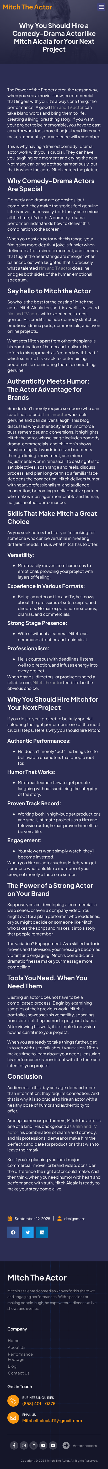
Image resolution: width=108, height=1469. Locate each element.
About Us (16, 1347)
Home (13, 1340)
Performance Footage (20, 1356)
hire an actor (55, 414)
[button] (101, 7)
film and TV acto (67, 107)
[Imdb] (53, 1445)
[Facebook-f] (14, 1445)
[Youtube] (43, 1445)
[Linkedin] (33, 1445)
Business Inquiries (38, 1398)
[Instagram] (24, 1445)
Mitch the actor (47, 682)
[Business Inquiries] (13, 1401)
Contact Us (19, 1372)
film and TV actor (55, 268)
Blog (12, 1365)
